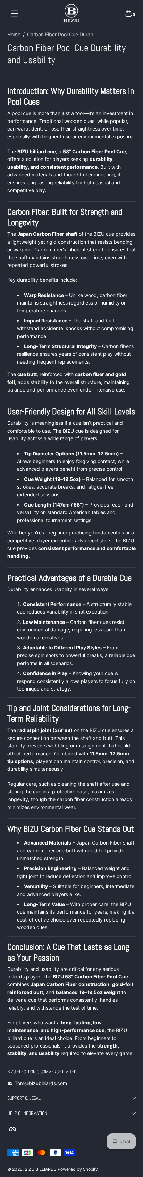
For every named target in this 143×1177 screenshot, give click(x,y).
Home (13, 34)
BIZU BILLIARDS (41, 1169)
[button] (128, 13)
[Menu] (14, 13)
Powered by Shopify (78, 1169)
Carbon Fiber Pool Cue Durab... (62, 34)
